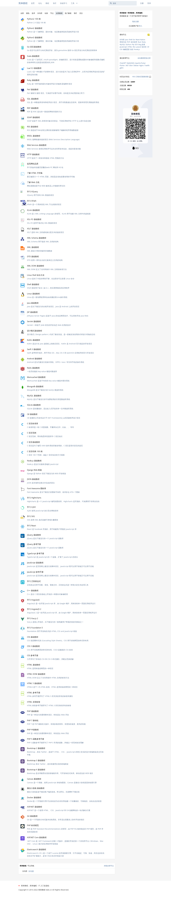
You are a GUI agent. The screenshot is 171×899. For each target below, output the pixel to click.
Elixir (131, 65)
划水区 (144, 47)
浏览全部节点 (109, 866)
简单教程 (23, 3)
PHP (128, 42)
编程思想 (126, 49)
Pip (133, 44)
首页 (33, 3)
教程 (47, 3)
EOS (136, 44)
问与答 (31, 871)
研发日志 (123, 42)
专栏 (54, 3)
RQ (134, 47)
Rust (139, 42)
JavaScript (123, 47)
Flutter (122, 65)
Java (126, 39)
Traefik (146, 65)
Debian (136, 65)
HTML (130, 47)
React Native (140, 39)
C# (148, 47)
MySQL (122, 44)
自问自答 (134, 42)
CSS (121, 49)
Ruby (144, 42)
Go (134, 39)
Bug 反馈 (141, 44)
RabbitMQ (130, 63)
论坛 (40, 3)
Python (128, 44)
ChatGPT (123, 63)
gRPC (122, 68)
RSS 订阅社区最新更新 (140, 76)
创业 (131, 49)
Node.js (137, 49)
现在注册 (135, 21)
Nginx (141, 65)
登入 (140, 26)
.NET (127, 65)
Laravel (138, 47)
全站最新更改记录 (144, 58)
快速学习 (63, 3)
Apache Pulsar (140, 63)
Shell (130, 39)
